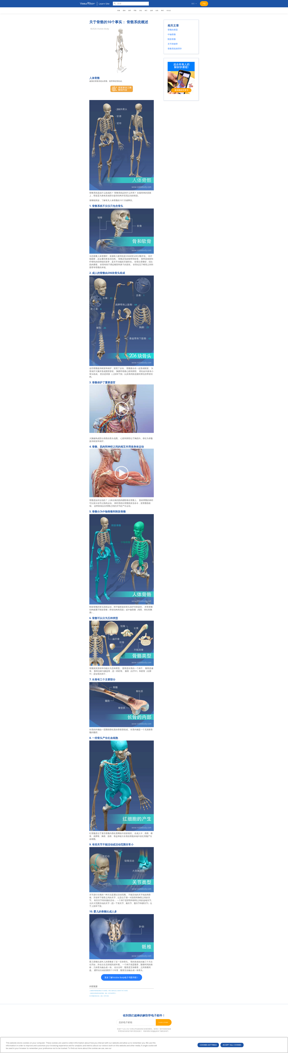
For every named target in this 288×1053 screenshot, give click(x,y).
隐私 (154, 1031)
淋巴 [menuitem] (146, 10)
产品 (204, 4)
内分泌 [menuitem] (169, 10)
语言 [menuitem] (193, 4)
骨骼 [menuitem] (118, 10)
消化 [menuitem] (140, 10)
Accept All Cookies (232, 1045)
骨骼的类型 (173, 29)
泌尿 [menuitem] (151, 10)
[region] (144, 1045)
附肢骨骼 (172, 39)
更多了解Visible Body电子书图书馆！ (122, 977)
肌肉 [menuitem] (124, 10)
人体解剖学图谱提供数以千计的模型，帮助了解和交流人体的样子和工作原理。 (109, 990)
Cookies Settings (208, 1045)
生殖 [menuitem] (157, 10)
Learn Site (104, 3)
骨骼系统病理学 (175, 48)
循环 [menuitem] (129, 10)
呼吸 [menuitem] (135, 10)
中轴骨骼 (172, 34)
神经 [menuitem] (162, 10)
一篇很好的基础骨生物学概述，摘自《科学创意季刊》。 (103, 993)
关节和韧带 (173, 43)
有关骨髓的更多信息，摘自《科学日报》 (99, 996)
